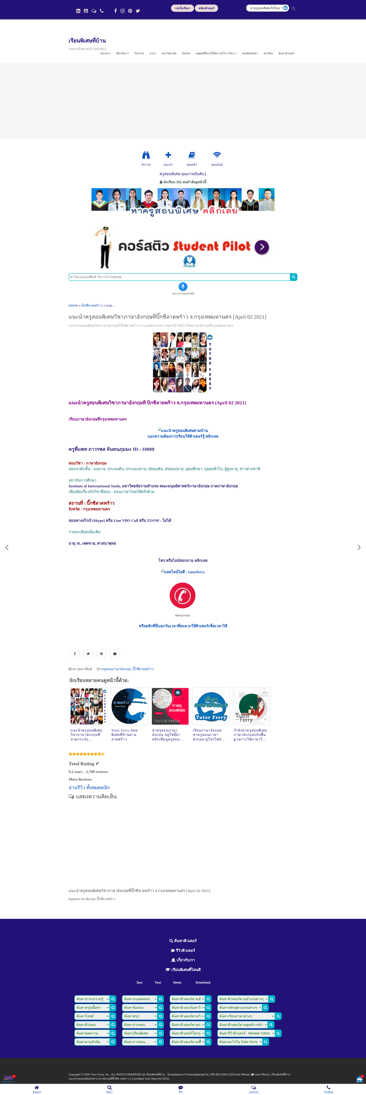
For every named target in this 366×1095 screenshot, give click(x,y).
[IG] (122, 11)
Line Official (262, 1074)
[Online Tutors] (217, 155)
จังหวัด (186, 53)
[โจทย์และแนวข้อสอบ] (359, 1079)
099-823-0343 (219, 1074)
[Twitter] (138, 11)
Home (73, 305)
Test (158, 982)
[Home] (78, 11)
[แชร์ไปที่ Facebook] (75, 654)
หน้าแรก (105, 53)
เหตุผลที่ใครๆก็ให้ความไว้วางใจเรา (216, 53)
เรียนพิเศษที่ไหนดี (185, 970)
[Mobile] (102, 11)
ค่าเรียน (268, 53)
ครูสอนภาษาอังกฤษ (116, 669)
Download (203, 982)
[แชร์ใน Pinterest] (101, 654)
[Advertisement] (183, 101)
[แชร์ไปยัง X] (88, 654)
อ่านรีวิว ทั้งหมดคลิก (89, 787)
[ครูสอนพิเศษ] (183, 219)
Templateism (174, 1074)
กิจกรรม (139, 53)
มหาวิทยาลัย (169, 53)
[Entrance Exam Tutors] (192, 155)
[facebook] (115, 11)
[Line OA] (94, 11)
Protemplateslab (195, 1074)
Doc (140, 982)
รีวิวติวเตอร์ (185, 950)
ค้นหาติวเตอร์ (287, 53)
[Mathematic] (168, 155)
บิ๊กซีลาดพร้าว (92, 305)
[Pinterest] (130, 11)
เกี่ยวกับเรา (122, 53)
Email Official (241, 1074)
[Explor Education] (146, 155)
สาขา (152, 53)
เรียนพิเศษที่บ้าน (87, 41)
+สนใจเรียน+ (182, 8)
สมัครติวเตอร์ (206, 8)
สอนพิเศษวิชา (250, 53)
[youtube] (86, 11)
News (177, 982)
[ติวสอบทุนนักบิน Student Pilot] (183, 268)
